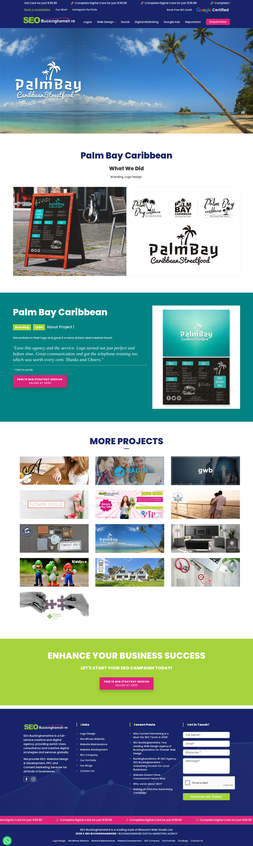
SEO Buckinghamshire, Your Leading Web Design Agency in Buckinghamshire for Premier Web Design (154, 748)
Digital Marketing (147, 22)
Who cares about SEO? (147, 784)
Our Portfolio (88, 760)
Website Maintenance (93, 744)
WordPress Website (92, 739)
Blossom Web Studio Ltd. (155, 830)
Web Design (105, 22)
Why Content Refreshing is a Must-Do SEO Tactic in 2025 (151, 735)
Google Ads (172, 22)
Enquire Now (217, 22)
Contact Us (87, 771)
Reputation (193, 22)
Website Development (94, 749)
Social (125, 22)
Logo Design (87, 733)
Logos (87, 22)
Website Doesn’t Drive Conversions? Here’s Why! (149, 776)
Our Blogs (86, 765)
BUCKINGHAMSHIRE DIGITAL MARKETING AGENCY (148, 833)
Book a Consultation (37, 9)
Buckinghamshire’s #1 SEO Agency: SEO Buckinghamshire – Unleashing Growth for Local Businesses (154, 764)
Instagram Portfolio (84, 9)
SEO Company (89, 755)
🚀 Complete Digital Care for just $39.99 (50, 3)
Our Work (61, 9)
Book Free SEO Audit (179, 10)
